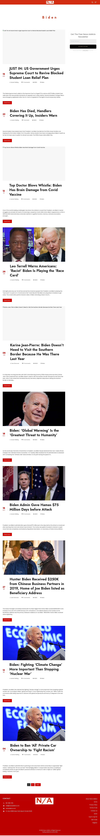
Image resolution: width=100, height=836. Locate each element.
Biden (42, 82)
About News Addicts (91, 799)
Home (95, 802)
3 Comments (26, 199)
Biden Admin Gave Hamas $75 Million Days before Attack (34, 507)
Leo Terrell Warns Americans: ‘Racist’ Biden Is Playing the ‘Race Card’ (37, 271)
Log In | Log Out (93, 817)
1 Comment (26, 120)
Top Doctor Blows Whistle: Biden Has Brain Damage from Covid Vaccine (35, 190)
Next (38, 784)
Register (95, 823)
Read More (7, 103)
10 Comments (26, 514)
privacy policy (85, 50)
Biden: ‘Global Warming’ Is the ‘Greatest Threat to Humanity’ (34, 433)
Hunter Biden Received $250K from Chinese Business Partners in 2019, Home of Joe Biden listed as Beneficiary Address (37, 586)
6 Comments (26, 439)
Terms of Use (93, 808)
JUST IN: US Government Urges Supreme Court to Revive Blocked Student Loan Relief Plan (36, 73)
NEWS (35, 82)
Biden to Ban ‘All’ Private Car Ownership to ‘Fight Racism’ (33, 747)
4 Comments (26, 678)
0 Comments (26, 82)
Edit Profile (94, 820)
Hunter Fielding (15, 82)
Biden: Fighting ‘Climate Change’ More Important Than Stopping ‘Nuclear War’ (35, 669)
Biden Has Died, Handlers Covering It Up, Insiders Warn (33, 113)
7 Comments (27, 754)
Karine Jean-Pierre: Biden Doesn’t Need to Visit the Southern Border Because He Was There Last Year (37, 352)
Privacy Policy (93, 805)
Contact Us (94, 811)
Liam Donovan (15, 363)
